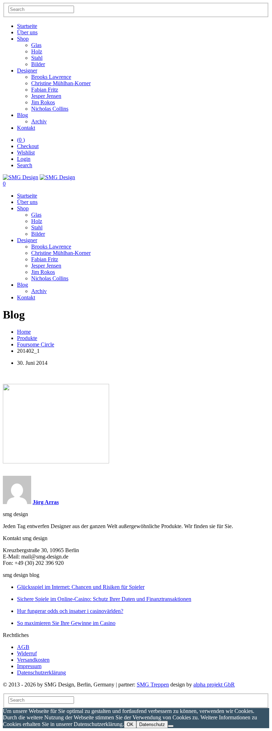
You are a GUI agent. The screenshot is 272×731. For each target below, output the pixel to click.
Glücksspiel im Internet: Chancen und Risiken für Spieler (80, 587)
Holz (36, 51)
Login (23, 159)
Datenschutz (152, 724)
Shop (23, 39)
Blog (22, 115)
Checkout (28, 146)
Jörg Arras (46, 502)
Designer (27, 71)
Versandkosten (33, 660)
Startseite (27, 26)
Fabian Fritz (44, 90)
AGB (23, 647)
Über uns (27, 32)
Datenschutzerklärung (41, 672)
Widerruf (27, 653)
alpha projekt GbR (214, 685)
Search (24, 165)
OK (130, 724)
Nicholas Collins (49, 109)
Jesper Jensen (46, 96)
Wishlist (26, 153)
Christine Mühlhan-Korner (61, 83)
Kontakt (26, 128)
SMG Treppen (153, 685)
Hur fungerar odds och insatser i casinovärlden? (70, 611)
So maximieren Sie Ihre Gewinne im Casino (66, 623)
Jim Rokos (43, 102)
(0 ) (21, 140)
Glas (36, 45)
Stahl (36, 58)
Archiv (39, 121)
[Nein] (171, 726)
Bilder (38, 64)
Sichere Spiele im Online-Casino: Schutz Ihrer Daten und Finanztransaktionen (104, 599)
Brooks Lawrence (51, 77)
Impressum (29, 666)
